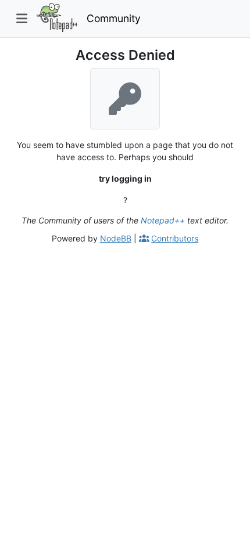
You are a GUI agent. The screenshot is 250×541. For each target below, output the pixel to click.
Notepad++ (163, 220)
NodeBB (115, 238)
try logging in (125, 178)
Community (114, 18)
